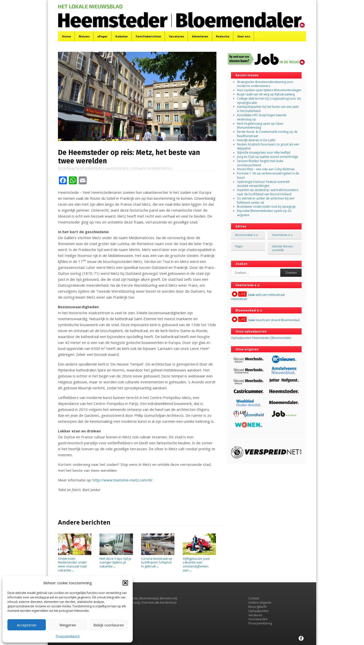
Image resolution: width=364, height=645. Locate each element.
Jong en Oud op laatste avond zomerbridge (267, 157)
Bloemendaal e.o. (247, 235)
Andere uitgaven (259, 602)
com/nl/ (146, 479)
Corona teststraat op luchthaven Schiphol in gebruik (156, 562)
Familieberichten (148, 36)
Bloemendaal (148, 598)
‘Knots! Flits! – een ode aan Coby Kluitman (266, 169)
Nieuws (84, 36)
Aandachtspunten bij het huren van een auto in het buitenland (268, 109)
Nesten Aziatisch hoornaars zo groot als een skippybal (268, 146)
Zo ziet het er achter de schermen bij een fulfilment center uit (265, 200)
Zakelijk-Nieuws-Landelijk (283, 248)
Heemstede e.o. (162, 168)
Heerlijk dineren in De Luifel (256, 140)
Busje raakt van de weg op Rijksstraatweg (266, 94)
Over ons (243, 36)
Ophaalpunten (258, 611)
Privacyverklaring (67, 636)
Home (66, 36)
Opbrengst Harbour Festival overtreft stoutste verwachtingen (263, 184)
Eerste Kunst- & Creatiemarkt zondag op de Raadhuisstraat (267, 134)
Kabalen (121, 36)
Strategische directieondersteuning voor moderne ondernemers (265, 84)
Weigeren (67, 624)
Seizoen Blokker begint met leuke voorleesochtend (260, 163)
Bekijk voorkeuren (108, 624)
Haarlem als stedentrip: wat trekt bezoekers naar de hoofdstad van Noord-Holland (267, 192)
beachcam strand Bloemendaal (274, 320)
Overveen (148, 602)
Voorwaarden (258, 619)
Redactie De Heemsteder (84, 168)
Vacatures (176, 36)
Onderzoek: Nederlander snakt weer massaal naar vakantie (72, 564)
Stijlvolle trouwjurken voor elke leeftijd (263, 152)
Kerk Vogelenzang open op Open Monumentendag (260, 125)
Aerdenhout (168, 602)
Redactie (222, 36)
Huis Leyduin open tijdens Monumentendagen (269, 90)
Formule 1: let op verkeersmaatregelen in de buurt (268, 175)
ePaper (102, 36)
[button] (125, 582)
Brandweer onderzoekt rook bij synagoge (266, 206)
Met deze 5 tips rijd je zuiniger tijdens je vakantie (115, 562)
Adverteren (200, 36)
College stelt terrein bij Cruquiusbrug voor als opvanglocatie (269, 100)
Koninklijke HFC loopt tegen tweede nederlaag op (261, 117)
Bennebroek (168, 598)
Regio (239, 246)
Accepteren (26, 624)
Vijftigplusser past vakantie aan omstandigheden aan (196, 564)
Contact (253, 598)
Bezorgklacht (257, 607)
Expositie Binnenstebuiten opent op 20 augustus (264, 213)
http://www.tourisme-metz (116, 479)
